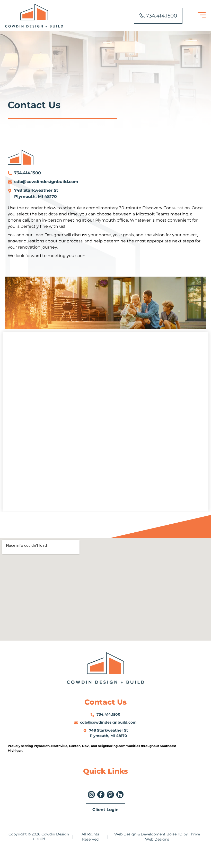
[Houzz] (120, 794)
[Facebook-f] (100, 794)
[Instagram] (91, 794)
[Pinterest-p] (110, 794)
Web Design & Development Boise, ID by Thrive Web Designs (157, 837)
